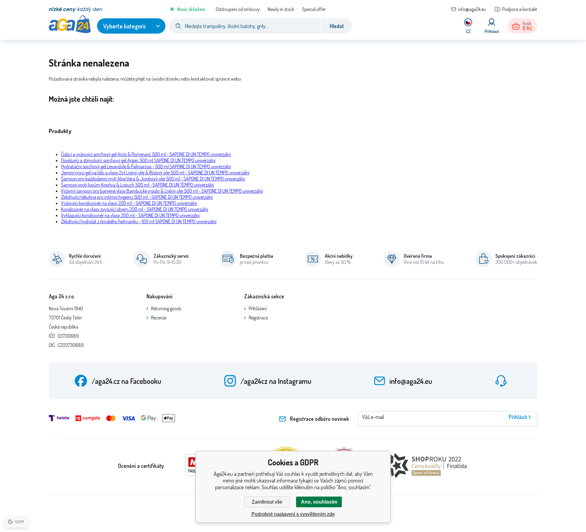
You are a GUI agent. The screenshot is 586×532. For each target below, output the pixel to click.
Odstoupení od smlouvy (238, 9)
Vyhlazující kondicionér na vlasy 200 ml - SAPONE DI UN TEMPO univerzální (130, 215)
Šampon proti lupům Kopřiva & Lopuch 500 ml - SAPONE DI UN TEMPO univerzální (137, 185)
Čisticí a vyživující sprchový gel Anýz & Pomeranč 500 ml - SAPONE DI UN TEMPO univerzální (146, 154)
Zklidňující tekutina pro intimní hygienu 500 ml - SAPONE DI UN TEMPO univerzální (137, 197)
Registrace (258, 318)
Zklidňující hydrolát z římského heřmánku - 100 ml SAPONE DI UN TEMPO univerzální (138, 221)
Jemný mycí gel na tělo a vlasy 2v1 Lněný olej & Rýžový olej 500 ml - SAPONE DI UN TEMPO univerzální (155, 172)
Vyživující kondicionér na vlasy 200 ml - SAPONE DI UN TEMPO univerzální (129, 203)
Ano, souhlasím (319, 502)
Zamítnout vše (267, 502)
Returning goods (166, 308)
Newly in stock (281, 9)
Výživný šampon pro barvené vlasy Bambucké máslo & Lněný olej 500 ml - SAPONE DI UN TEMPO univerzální (162, 191)
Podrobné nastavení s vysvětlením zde (293, 514)
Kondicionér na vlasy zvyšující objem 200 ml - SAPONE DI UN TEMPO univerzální (134, 209)
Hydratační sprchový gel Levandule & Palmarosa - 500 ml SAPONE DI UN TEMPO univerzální (146, 166)
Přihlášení (258, 308)
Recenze (158, 318)
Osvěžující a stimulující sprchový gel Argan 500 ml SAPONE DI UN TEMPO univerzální (138, 160)
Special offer (314, 9)
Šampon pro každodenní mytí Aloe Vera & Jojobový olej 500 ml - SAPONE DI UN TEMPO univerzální (153, 179)
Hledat (337, 26)
